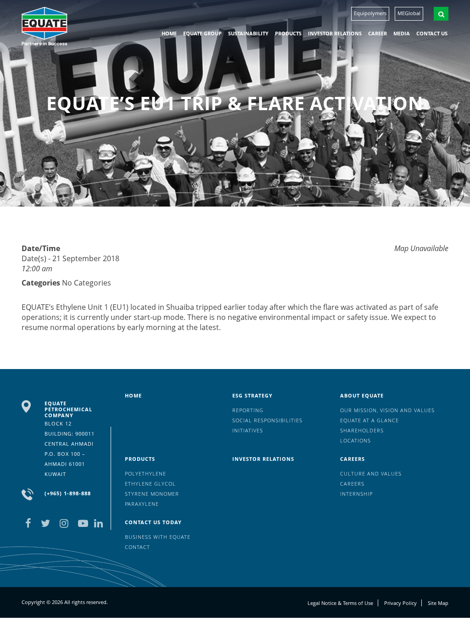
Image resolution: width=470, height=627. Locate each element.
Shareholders (362, 430)
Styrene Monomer (152, 493)
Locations (355, 440)
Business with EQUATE (157, 536)
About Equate (362, 395)
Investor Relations (335, 33)
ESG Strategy (252, 395)
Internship (356, 493)
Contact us (432, 33)
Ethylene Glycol (150, 483)
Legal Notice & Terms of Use (340, 602)
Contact (137, 546)
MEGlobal (408, 13)
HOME (169, 33)
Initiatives (247, 430)
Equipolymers (370, 13)
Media (401, 33)
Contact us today (153, 522)
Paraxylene (142, 503)
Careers (352, 458)
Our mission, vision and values (387, 410)
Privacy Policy (400, 602)
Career (377, 33)
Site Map (438, 602)
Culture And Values (371, 473)
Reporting (247, 410)
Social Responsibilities (267, 420)
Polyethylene (145, 473)
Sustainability (248, 33)
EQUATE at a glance (369, 420)
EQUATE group (202, 33)
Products (288, 33)
